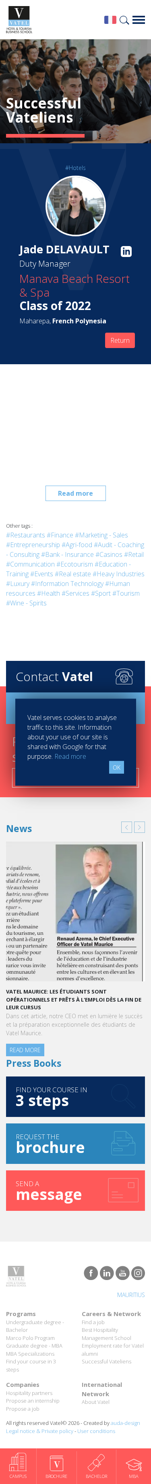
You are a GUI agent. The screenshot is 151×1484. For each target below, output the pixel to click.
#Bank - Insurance (67, 554)
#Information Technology (67, 583)
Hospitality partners (29, 1393)
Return (120, 340)
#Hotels (75, 168)
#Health (48, 593)
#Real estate (73, 573)
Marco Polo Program (30, 1338)
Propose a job (22, 1408)
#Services (75, 593)
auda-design (125, 1423)
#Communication (30, 564)
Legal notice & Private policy (39, 1431)
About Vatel (96, 1401)
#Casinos (108, 554)
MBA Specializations (30, 1353)
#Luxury (17, 583)
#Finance (60, 535)
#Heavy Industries (119, 573)
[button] (126, 827)
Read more (75, 493)
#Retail (134, 554)
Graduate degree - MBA (34, 1345)
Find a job (93, 1322)
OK (116, 767)
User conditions (96, 1431)
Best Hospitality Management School (106, 1334)
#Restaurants (25, 535)
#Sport (101, 593)
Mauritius (131, 1295)
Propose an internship (33, 1400)
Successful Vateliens (106, 1361)
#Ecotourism (74, 564)
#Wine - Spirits (26, 603)
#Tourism (126, 593)
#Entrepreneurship (33, 544)
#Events (41, 573)
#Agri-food (77, 544)
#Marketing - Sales (101, 535)
